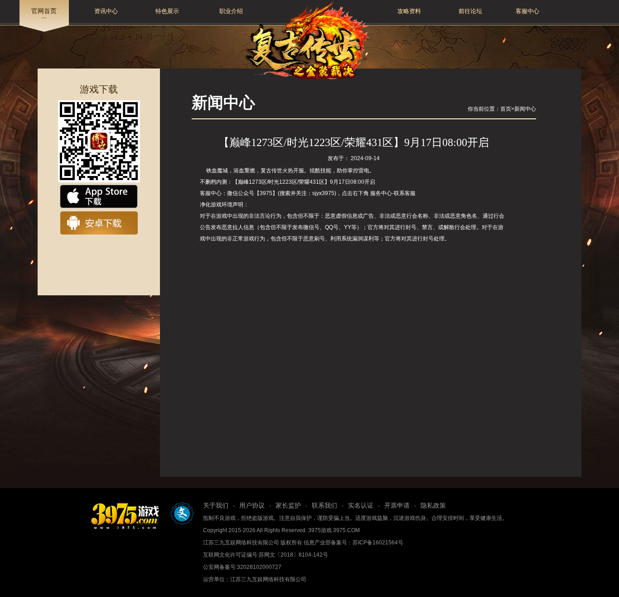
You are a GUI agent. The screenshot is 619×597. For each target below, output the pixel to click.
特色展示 (167, 11)
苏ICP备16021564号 (378, 542)
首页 (505, 109)
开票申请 (397, 505)
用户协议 (252, 505)
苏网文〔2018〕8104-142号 (293, 555)
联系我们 (324, 505)
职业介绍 (231, 11)
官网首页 (44, 11)
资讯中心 (106, 11)
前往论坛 (470, 11)
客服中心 (527, 11)
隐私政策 (433, 505)
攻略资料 (409, 11)
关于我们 (215, 505)
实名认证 (360, 505)
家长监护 (288, 505)
